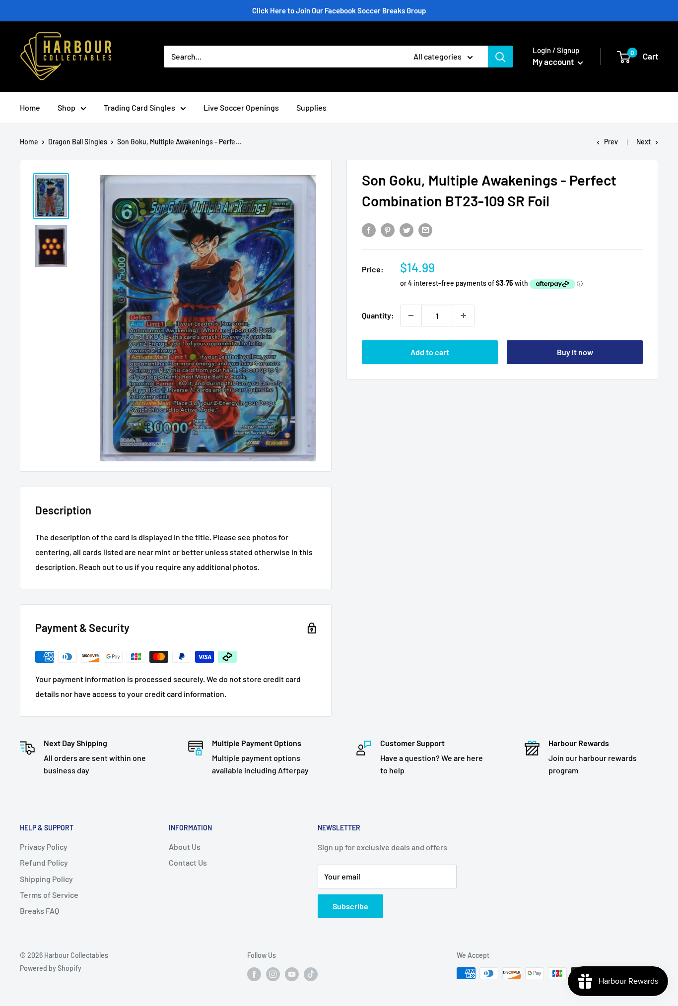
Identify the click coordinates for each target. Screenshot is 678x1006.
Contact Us (188, 862)
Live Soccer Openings (241, 107)
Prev (611, 141)
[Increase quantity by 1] (463, 315)
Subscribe (350, 906)
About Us (185, 846)
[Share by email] (425, 229)
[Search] (500, 56)
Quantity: (378, 315)
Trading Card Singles (139, 107)
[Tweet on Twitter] (406, 229)
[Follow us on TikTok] (311, 974)
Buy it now (575, 352)
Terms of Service (49, 894)
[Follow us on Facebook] (254, 974)
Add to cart (429, 352)
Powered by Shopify (50, 968)
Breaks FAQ (39, 910)
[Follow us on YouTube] (292, 974)
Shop (66, 107)
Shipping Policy (46, 878)
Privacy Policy (44, 846)
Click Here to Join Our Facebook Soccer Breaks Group (339, 10)
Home (30, 107)
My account (554, 61)
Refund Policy (44, 862)
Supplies (311, 107)
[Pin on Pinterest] (388, 229)
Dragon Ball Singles (77, 141)
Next (643, 141)
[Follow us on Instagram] (273, 974)
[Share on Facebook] (369, 229)
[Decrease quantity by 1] (411, 315)
